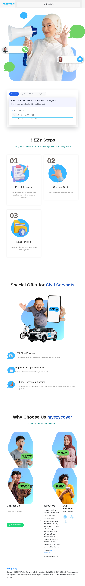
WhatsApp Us (16, 525)
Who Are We (49, 4)
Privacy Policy (12, 569)
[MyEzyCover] (9, 4)
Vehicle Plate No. (19, 111)
